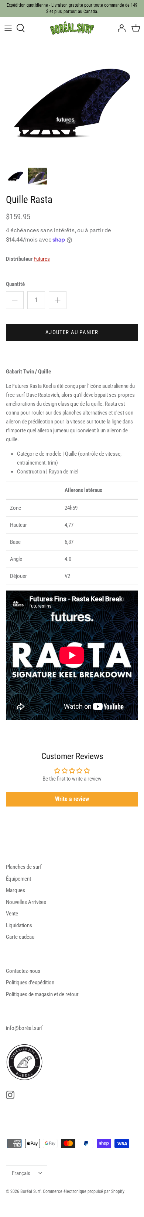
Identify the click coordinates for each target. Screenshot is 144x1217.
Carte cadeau (20, 937)
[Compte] (120, 28)
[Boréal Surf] (72, 28)
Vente (12, 913)
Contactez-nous (23, 971)
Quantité (15, 284)
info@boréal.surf (24, 1028)
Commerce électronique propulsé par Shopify (83, 1191)
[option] (72, 101)
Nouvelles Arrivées (26, 902)
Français (21, 1173)
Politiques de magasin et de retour (42, 994)
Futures (42, 259)
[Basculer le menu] (8, 28)
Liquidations (19, 925)
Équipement (18, 878)
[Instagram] (10, 1095)
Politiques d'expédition (30, 982)
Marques (15, 890)
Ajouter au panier (71, 332)
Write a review (72, 798)
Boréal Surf (30, 1191)
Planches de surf (24, 867)
